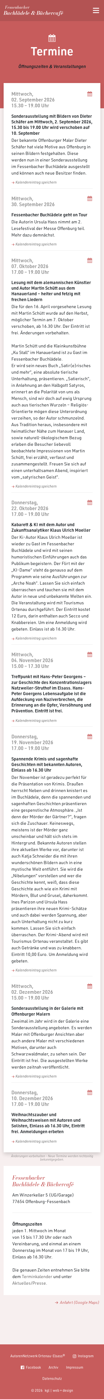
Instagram (86, 1356)
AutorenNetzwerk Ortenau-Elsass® (37, 1356)
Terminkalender (37, 1276)
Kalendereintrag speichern (36, 182)
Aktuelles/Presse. (29, 1283)
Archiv (53, 1367)
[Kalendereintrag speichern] (90, 102)
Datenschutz (52, 1378)
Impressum (74, 1367)
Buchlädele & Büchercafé (33, 11)
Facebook (33, 1367)
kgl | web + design (59, 1390)
